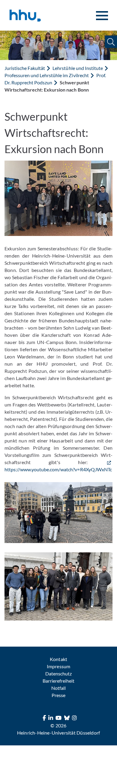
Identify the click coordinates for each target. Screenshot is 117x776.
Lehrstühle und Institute (77, 68)
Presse (58, 695)
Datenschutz (58, 673)
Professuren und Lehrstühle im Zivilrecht (46, 75)
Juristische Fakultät (24, 68)
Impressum (58, 666)
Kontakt (58, 659)
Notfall (58, 688)
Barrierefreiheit (58, 681)
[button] (111, 42)
